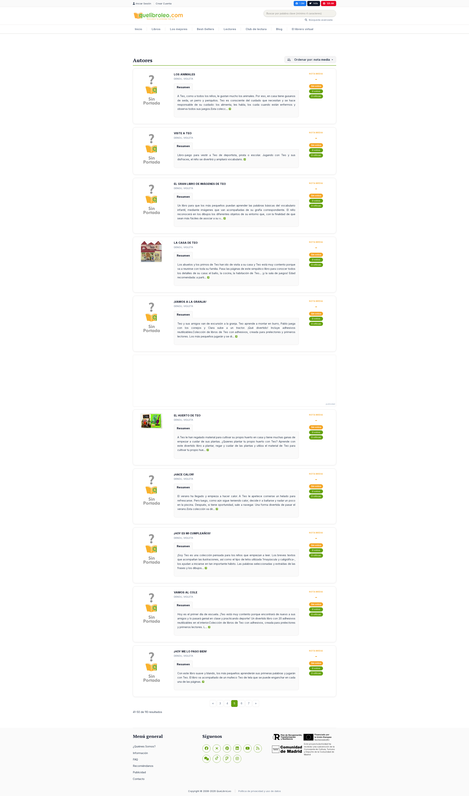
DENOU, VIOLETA (183, 78)
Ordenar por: (311, 59)
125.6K (330, 3)
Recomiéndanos (143, 766)
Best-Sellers (205, 29)
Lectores (230, 29)
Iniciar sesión (144, 3)
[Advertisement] (234, 45)
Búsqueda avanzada (320, 19)
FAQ (135, 759)
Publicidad (139, 772)
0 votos (316, 91)
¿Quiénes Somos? (144, 746)
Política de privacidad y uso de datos (259, 791)
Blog (279, 29)
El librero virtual (302, 29)
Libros (156, 29)
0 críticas (316, 96)
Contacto (139, 779)
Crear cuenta (163, 3)
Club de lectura (256, 29)
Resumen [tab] (183, 87)
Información (140, 753)
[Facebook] (206, 748)
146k (315, 3)
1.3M (301, 3)
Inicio (138, 29)
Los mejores (178, 29)
